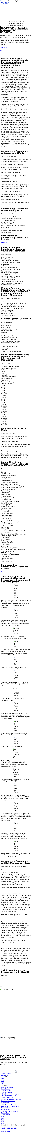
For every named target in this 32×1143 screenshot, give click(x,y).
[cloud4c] (5, 3)
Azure (3, 1078)
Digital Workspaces (7, 1097)
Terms (3, 1123)
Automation (5, 1102)
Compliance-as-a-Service (9, 1111)
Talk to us (4, 242)
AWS (2, 1080)
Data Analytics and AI (8, 1101)
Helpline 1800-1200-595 (9, 1128)
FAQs (2, 1121)
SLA (2, 1118)
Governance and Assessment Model (10, 54)
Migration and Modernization (10, 1094)
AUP (2, 1120)
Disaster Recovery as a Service (11, 1099)
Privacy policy (5, 1114)
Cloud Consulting (6, 1092)
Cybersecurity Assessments (10, 1106)
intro (1, 50)
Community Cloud (7, 1087)
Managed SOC (5, 1109)
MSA (2, 1116)
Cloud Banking (6, 1089)
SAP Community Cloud (8, 1096)
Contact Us (3, 47)
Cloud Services (6, 1090)
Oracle (3, 1083)
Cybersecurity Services (14, 21)
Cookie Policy (5, 1131)
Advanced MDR (6, 1108)
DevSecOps (5, 1113)
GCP (2, 1082)
